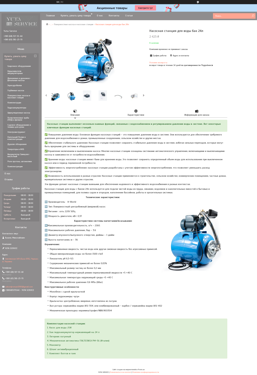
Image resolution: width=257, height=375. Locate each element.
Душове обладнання (16, 144)
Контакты (114, 15)
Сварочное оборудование (19, 66)
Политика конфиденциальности (146, 372)
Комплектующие (15, 166)
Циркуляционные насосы (18, 112)
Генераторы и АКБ (15, 149)
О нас (100, 15)
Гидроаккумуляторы (16, 107)
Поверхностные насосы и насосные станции (73, 24)
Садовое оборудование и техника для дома (19, 126)
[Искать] (253, 15)
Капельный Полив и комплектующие (16, 138)
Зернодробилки (14, 85)
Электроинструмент (16, 132)
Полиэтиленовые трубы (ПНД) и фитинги (18, 119)
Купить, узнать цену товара (76, 15)
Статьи (129, 15)
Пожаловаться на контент (120, 372)
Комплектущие (14, 102)
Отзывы (8, 179)
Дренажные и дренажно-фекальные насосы (19, 79)
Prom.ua (141, 369)
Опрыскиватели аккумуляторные (15, 72)
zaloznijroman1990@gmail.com (19, 286)
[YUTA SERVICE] (21, 21)
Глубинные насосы (15, 90)
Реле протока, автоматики (19, 161)
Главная (50, 15)
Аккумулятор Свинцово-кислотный (18, 155)
